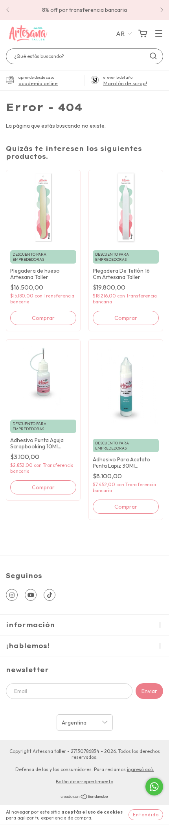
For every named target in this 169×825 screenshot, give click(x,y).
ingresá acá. (140, 769)
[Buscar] (153, 56)
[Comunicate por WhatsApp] (154, 786)
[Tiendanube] (84, 798)
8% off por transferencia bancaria (84, 9)
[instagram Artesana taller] (12, 595)
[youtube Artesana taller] (31, 595)
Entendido (146, 815)
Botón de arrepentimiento (84, 781)
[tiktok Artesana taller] (49, 595)
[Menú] (159, 33)
